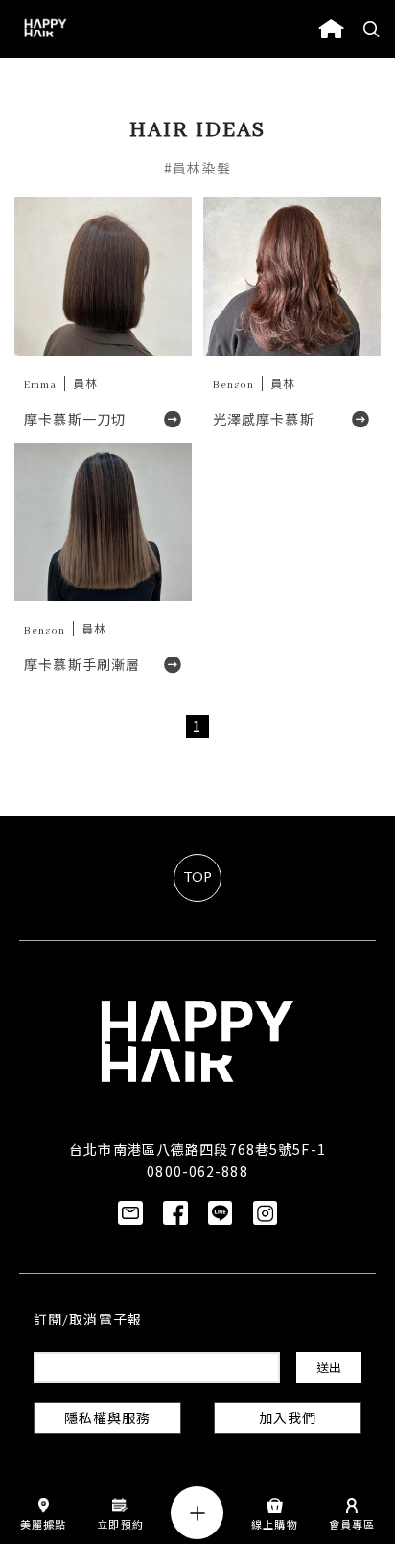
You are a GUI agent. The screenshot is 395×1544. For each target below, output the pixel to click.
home (331, 28)
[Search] (372, 29)
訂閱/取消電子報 (88, 1321)
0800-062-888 (197, 1171)
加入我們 (287, 1420)
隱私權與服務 (107, 1420)
